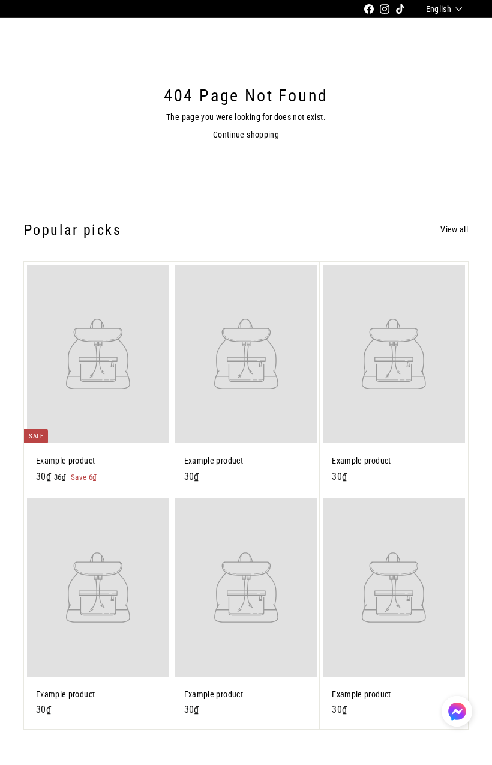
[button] (457, 711)
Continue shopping (246, 134)
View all (454, 229)
